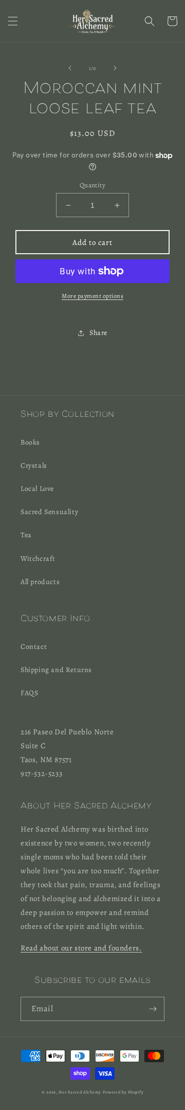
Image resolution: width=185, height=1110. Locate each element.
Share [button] (98, 333)
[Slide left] (70, 68)
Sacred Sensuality (49, 512)
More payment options (92, 296)
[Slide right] (115, 68)
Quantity (92, 185)
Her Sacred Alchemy (80, 1092)
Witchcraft (38, 558)
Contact (34, 646)
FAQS (29, 693)
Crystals (34, 465)
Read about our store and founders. (81, 948)
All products (40, 582)
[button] (13, 21)
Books (30, 442)
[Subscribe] (152, 1009)
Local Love (37, 489)
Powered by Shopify (123, 1092)
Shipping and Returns (56, 670)
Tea (26, 535)
